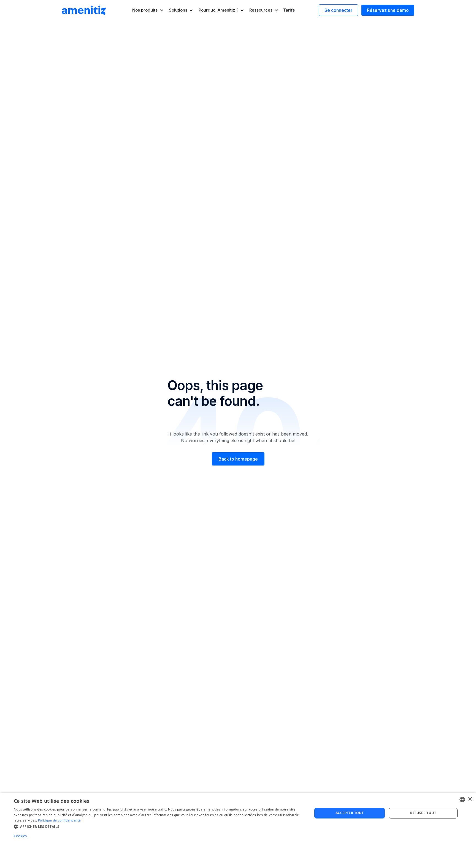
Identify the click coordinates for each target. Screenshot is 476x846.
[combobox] (462, 799)
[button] (148, 10)
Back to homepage (238, 459)
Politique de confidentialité (59, 820)
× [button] (470, 799)
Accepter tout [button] (350, 813)
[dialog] (238, 819)
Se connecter (338, 10)
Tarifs (289, 10)
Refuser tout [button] (423, 813)
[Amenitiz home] (84, 10)
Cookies (20, 835)
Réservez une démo (388, 10)
